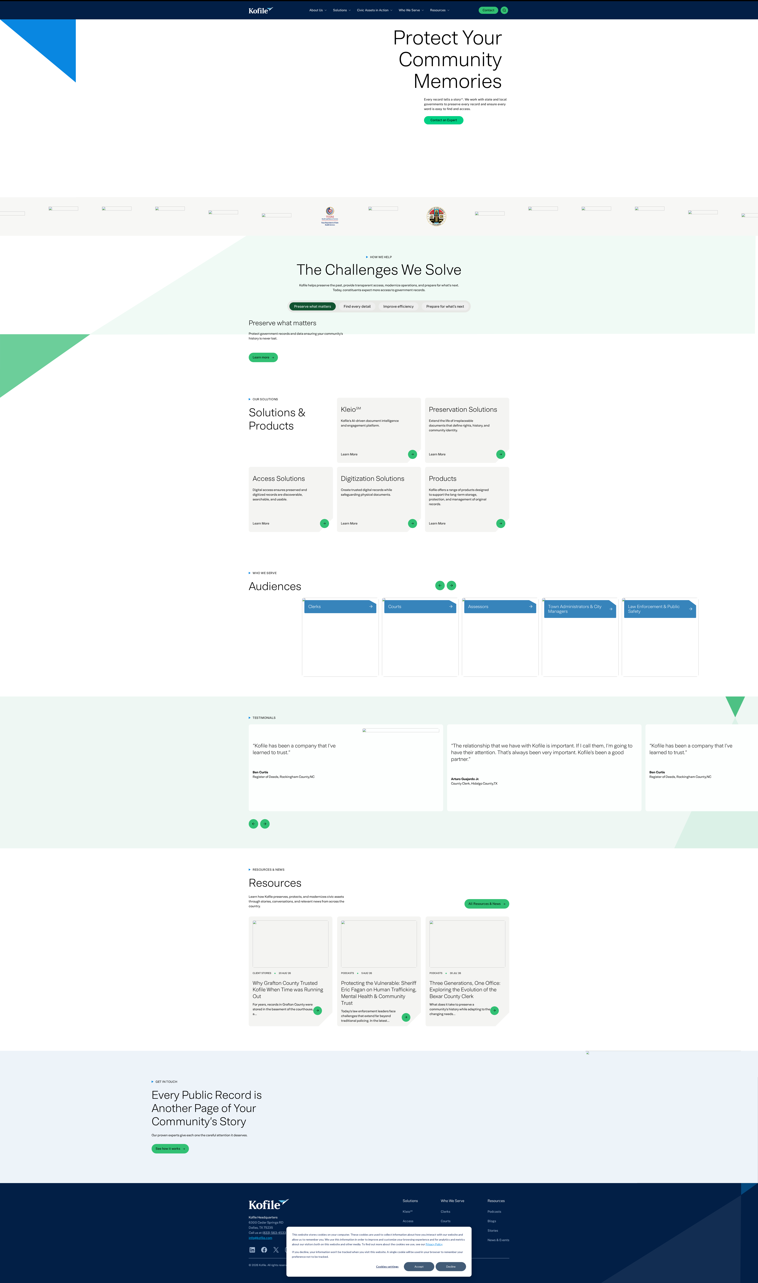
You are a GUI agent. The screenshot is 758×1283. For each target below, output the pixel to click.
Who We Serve (409, 10)
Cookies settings (387, 1266)
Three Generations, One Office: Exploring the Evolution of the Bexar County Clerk (465, 990)
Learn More (349, 454)
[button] (440, 585)
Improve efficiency (398, 306)
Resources (438, 10)
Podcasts (347, 973)
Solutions (340, 10)
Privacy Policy (434, 1244)
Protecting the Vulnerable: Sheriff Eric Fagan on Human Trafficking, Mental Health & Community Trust (379, 993)
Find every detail (357, 306)
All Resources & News (484, 904)
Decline (451, 1266)
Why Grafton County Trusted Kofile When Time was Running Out (288, 990)
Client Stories (262, 973)
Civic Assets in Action (372, 10)
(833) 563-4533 (274, 1233)
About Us (316, 10)
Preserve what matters (312, 306)
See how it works (168, 1148)
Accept (419, 1266)
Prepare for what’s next (445, 306)
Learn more (261, 357)
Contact (488, 10)
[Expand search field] (504, 10)
